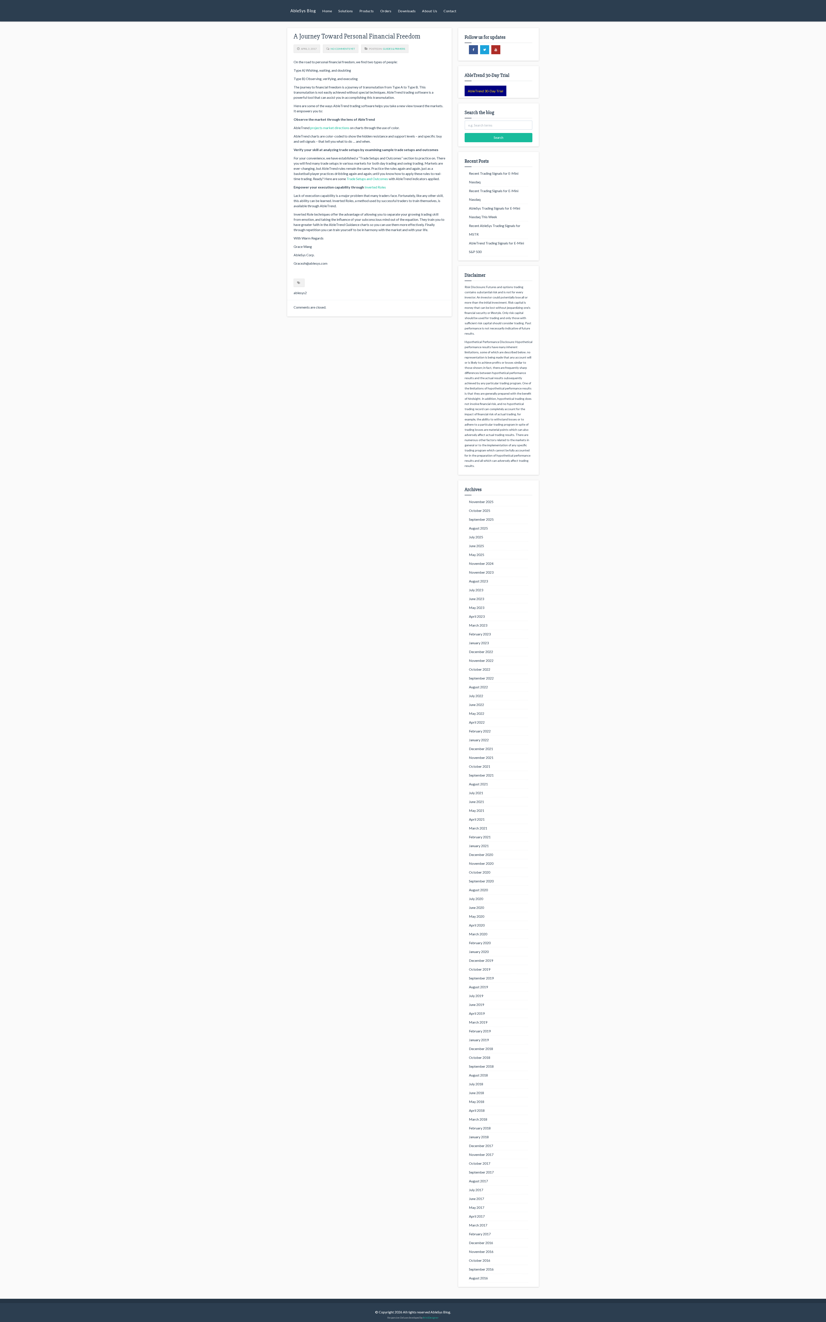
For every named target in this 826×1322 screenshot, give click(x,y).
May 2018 (476, 1102)
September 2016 (481, 1269)
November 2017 (481, 1154)
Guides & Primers (394, 48)
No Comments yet (343, 48)
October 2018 (479, 1057)
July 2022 (476, 696)
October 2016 (479, 1260)
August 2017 (478, 1181)
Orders (385, 11)
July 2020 (476, 899)
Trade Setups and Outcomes (367, 179)
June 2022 (476, 705)
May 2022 (476, 713)
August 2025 (478, 528)
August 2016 (478, 1278)
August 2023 (478, 581)
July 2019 (476, 996)
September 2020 (481, 881)
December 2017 (481, 1146)
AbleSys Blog (303, 10)
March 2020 (478, 934)
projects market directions (329, 128)
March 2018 (478, 1119)
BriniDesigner (431, 1317)
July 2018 (476, 1084)
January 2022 (479, 740)
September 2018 (481, 1066)
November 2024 (481, 563)
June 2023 (476, 599)
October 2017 (479, 1163)
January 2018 (479, 1137)
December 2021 (481, 749)
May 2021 (476, 810)
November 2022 (481, 660)
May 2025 (476, 555)
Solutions (345, 11)
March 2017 (478, 1225)
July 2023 (476, 590)
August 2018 (478, 1075)
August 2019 (478, 987)
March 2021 (478, 828)
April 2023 (477, 616)
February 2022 (480, 731)
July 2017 (476, 1190)
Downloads (407, 11)
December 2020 (481, 855)
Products (366, 11)
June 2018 (476, 1093)
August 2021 (478, 784)
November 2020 (481, 863)
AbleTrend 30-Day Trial (485, 91)
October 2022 (479, 669)
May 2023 (476, 607)
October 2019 (479, 969)
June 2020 (476, 907)
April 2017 (477, 1216)
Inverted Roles (375, 187)
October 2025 (479, 510)
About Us (429, 11)
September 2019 (481, 978)
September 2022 (481, 678)
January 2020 (479, 952)
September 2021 (481, 775)
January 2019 (479, 1040)
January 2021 (479, 846)
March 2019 (478, 1022)
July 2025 (476, 537)
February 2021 (480, 837)
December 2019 (481, 960)
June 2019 (476, 1004)
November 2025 (481, 502)
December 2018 (481, 1049)
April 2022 (477, 722)
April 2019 (477, 1013)
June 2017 (476, 1199)
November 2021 (481, 757)
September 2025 (481, 519)
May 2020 (476, 916)
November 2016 (481, 1251)
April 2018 (477, 1110)
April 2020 (477, 925)
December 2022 (481, 652)
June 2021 (476, 802)
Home (327, 11)
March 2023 (478, 625)
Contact (450, 11)
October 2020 (479, 872)
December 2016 (481, 1243)
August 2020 (478, 890)
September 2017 (481, 1172)
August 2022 (478, 687)
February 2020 (480, 943)
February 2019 (480, 1031)
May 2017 (476, 1207)
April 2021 (477, 819)
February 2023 (480, 634)
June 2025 (476, 546)
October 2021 (479, 766)
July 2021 (476, 793)
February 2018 (480, 1128)
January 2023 (479, 643)
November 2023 (481, 572)
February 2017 (480, 1234)
